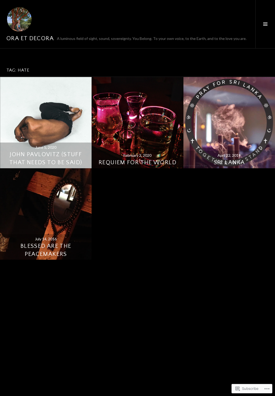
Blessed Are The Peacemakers (45, 250)
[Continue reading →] (46, 122)
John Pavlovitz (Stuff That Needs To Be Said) (45, 158)
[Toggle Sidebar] (265, 24)
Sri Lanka (229, 162)
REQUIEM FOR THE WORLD (137, 162)
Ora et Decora (30, 38)
